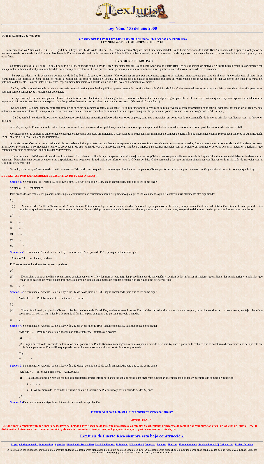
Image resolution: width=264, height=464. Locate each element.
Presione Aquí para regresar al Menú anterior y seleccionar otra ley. (132, 411)
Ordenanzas (226, 444)
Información (46, 444)
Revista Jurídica (244, 444)
